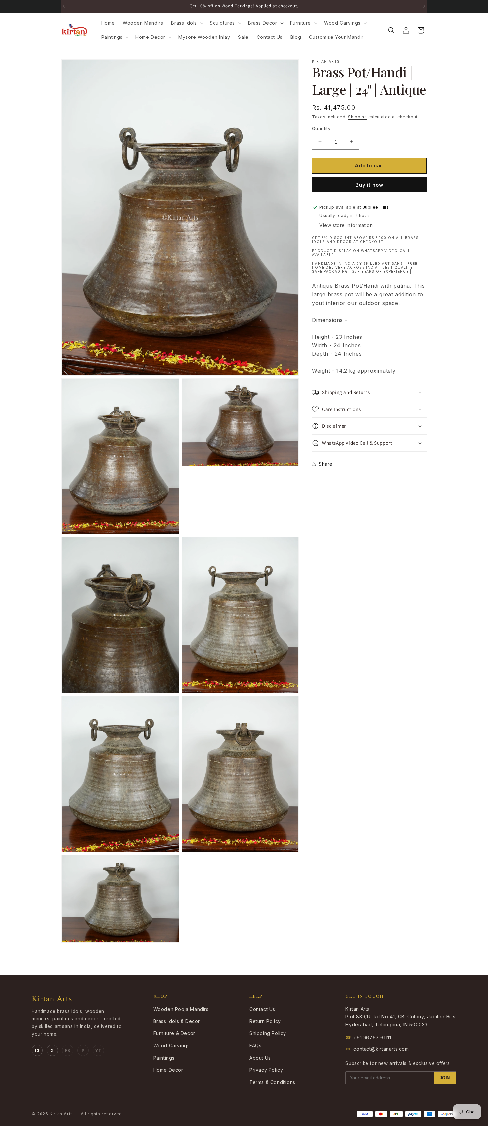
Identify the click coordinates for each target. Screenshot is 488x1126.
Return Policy (265, 1021)
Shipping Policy (267, 1033)
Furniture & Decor (174, 1033)
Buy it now (369, 185)
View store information (346, 225)
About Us (260, 1058)
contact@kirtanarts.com (377, 1049)
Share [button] (326, 464)
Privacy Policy (266, 1070)
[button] (186, 23)
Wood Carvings (171, 1045)
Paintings (164, 1058)
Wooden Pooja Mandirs (181, 1009)
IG (37, 1050)
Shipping (357, 116)
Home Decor (168, 1070)
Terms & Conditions (272, 1082)
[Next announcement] (424, 6)
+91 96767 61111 (368, 1037)
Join (445, 1077)
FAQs (255, 1045)
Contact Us (262, 1009)
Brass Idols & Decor (176, 1021)
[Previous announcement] (63, 6)
